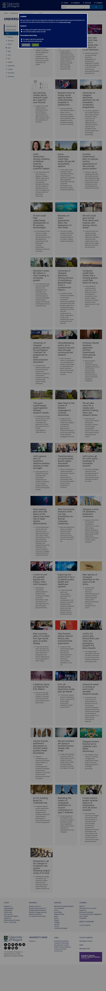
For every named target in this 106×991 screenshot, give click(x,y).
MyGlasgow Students (86, 941)
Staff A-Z (82, 906)
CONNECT (83, 902)
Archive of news (11, 30)
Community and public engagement (90, 914)
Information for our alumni (87, 908)
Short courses (8, 914)
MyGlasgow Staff (84, 948)
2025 (7, 33)
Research (76, 3)
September (11, 66)
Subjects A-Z (8, 906)
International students (11, 916)
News (56, 916)
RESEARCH (33, 902)
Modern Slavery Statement (62, 947)
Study (66, 3)
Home (6, 13)
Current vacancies (85, 925)
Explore (88, 3)
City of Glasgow (59, 908)
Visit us (56, 910)
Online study (8, 912)
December (11, 76)
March (10, 44)
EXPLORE (57, 902)
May (9, 51)
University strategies (60, 928)
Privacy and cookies (60, 949)
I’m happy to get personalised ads (33, 39)
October (10, 69)
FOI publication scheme (61, 945)
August (10, 62)
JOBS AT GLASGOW (86, 921)
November (11, 73)
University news (15, 13)
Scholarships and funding (12, 920)
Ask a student (83, 916)
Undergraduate (8, 908)
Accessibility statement (61, 941)
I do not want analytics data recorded (34, 32)
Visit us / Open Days (10, 922)
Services (56, 924)
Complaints (83, 918)
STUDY (6, 902)
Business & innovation (86, 912)
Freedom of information (61, 943)
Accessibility (58, 912)
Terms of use (58, 951)
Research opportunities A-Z (37, 908)
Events (56, 918)
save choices (26, 45)
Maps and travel (59, 914)
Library (56, 926)
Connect (99, 3)
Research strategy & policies (38, 912)
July (9, 58)
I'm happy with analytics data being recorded (37, 30)
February (10, 41)
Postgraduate (8, 910)
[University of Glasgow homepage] (11, 5)
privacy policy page (65, 22)
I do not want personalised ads (32, 41)
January (10, 37)
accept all (35, 45)
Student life (7, 918)
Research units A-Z (35, 906)
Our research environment (37, 916)
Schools (56, 920)
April (9, 48)
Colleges (57, 922)
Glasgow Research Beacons (37, 910)
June (9, 55)
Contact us (32, 941)
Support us (82, 910)
